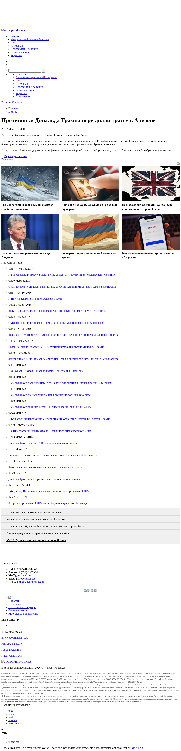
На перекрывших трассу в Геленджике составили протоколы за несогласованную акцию (62, 274)
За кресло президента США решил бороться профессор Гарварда (47, 503)
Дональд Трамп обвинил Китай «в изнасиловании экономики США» (50, 406)
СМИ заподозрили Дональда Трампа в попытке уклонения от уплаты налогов (55, 322)
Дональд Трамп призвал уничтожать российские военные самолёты (49, 394)
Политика (14, 108)
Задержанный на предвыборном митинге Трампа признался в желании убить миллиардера (63, 358)
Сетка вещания (20, 52)
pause (11, 713)
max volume (15, 723)
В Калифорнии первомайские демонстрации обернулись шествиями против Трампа (59, 418)
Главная (6, 102)
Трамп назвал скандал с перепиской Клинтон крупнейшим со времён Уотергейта (57, 310)
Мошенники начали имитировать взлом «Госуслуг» (36, 519)
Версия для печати (15, 156)
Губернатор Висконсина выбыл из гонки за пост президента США (48, 491)
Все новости (8, 159)
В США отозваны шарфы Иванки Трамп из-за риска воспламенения (49, 430)
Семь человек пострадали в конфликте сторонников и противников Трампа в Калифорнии (63, 286)
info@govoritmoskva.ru (31, 581)
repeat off (13, 741)
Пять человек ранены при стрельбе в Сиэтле (35, 298)
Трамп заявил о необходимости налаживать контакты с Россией (46, 466)
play (10, 710)
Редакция (16, 55)
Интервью (17, 45)
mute (11, 717)
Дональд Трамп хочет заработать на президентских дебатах (44, 479)
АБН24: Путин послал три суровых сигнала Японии (36, 540)
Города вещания (11, 649)
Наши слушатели (11, 655)
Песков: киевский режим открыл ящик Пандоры (33, 512)
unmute (12, 720)
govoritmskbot (23, 575)
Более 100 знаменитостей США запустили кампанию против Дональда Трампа (56, 346)
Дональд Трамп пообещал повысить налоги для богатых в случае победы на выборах (60, 382)
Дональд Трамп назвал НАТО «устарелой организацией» (43, 442)
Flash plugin (136, 747)
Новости (13, 36)
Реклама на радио (12, 643)
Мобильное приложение (23, 613)
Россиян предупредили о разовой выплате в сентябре (37, 533)
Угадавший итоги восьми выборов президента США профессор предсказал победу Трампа (63, 334)
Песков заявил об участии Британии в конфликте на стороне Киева (45, 526)
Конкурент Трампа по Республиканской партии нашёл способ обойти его (52, 454)
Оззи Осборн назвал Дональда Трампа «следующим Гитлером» (46, 370)
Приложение (23, 96)
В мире (12, 111)
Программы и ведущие (24, 48)
